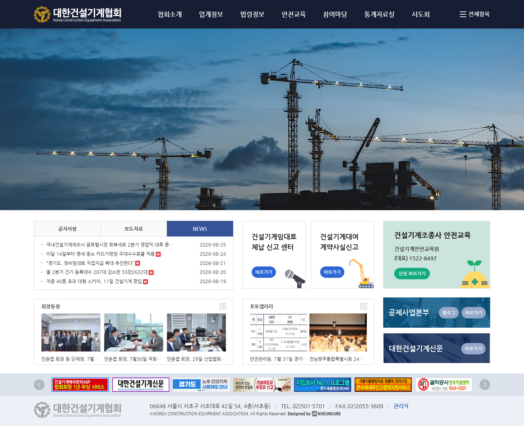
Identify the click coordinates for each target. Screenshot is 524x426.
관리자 (401, 406)
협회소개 (170, 14)
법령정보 (252, 14)
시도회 (421, 14)
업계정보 (211, 14)
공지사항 (67, 229)
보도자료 (133, 229)
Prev (39, 384)
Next (484, 384)
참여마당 (335, 14)
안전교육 (294, 14)
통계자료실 (379, 14)
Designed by (314, 413)
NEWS (200, 229)
